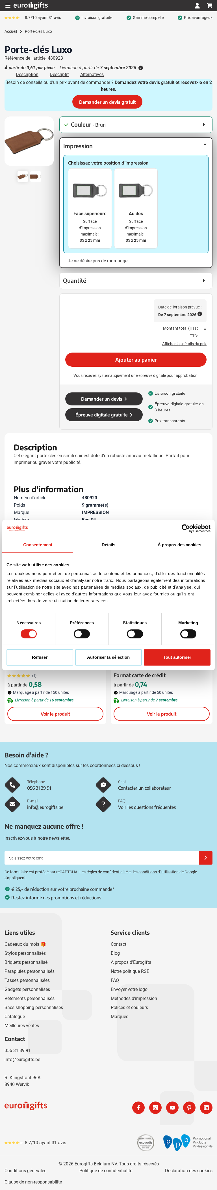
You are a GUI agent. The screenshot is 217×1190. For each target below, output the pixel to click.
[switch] (82, 633)
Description (27, 74)
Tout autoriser (177, 657)
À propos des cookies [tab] (179, 544)
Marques (119, 1016)
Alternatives (92, 74)
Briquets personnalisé (26, 962)
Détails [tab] (109, 544)
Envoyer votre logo (129, 989)
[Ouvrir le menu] (8, 5)
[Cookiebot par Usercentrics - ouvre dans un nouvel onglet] (186, 528)
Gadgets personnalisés (27, 989)
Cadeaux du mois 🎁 (25, 944)
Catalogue (15, 1016)
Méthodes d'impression (134, 998)
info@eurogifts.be (22, 1059)
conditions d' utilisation (158, 872)
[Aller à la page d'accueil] (31, 5)
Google (191, 872)
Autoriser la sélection (108, 657)
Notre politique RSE (130, 971)
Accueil (11, 31)
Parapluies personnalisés (30, 971)
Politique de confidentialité (105, 1170)
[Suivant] (49, 143)
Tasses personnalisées (27, 980)
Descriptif (59, 74)
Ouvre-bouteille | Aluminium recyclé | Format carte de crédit (158, 671)
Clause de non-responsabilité (33, 1182)
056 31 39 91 (18, 1050)
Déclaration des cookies (188, 1170)
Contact (118, 944)
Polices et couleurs (129, 1007)
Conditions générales (25, 1170)
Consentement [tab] (37, 544)
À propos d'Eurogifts (131, 962)
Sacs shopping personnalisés (34, 1007)
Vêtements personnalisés (30, 998)
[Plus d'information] (140, 68)
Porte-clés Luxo (38, 31)
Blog (115, 953)
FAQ (115, 980)
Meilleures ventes (22, 1025)
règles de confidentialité (107, 872)
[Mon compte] (197, 5)
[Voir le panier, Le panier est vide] (209, 5)
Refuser (40, 657)
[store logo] (55, 1108)
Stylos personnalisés (25, 953)
